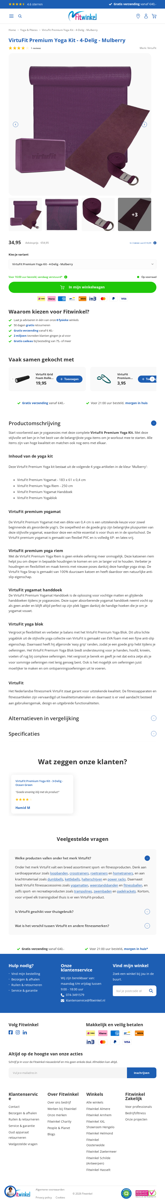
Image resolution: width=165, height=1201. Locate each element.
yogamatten (79, 885)
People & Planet (58, 1128)
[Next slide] (152, 379)
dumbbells (55, 879)
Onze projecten (136, 1119)
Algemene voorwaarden (50, 1189)
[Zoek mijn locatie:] (131, 16)
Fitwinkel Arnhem (99, 1115)
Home (12, 30)
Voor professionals (138, 1107)
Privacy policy (44, 1197)
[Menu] (11, 16)
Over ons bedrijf (59, 1102)
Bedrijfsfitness (135, 1113)
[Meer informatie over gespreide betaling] (154, 242)
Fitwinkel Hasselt (98, 1170)
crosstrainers (79, 873)
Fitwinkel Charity (59, 1121)
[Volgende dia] (144, 124)
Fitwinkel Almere (98, 1109)
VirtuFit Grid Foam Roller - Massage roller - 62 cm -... (44, 376)
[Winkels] (138, 16)
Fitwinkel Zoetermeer (101, 1151)
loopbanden (59, 873)
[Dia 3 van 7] (98, 214)
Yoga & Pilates (29, 30)
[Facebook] (11, 1032)
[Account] (146, 16)
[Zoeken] (20, 16)
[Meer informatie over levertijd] (65, 277)
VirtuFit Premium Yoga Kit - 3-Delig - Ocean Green (39, 783)
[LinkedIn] (25, 1032)
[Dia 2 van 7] (61, 214)
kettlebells (72, 879)
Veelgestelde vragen (23, 1144)
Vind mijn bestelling (25, 974)
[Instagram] (18, 1032)
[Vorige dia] (15, 124)
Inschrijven (142, 1073)
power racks (117, 879)
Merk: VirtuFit (148, 48)
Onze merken (57, 1115)
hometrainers (123, 873)
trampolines (83, 891)
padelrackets (126, 891)
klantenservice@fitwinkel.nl (85, 1000)
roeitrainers (99, 873)
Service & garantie (24, 990)
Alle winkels (94, 1102)
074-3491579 (75, 995)
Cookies (60, 1197)
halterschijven (92, 879)
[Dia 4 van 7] (134, 214)
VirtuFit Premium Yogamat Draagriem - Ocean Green (125, 376)
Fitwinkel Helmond (99, 1133)
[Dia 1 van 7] (25, 214)
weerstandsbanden (104, 885)
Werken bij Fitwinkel (61, 1109)
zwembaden (103, 891)
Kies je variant (19, 254)
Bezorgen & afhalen (25, 979)
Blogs (51, 1134)
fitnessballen (133, 885)
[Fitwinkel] (19, 1194)
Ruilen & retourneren (26, 985)
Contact (14, 1107)
